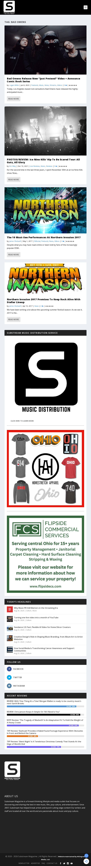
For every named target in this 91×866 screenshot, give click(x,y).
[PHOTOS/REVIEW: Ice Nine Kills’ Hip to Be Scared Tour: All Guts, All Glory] (45, 131)
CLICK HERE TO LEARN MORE (22, 421)
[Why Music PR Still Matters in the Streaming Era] (10, 609)
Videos (59, 85)
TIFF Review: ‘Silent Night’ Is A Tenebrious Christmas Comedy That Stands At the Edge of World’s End (44, 742)
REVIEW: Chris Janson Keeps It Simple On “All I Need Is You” (33, 711)
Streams (53, 85)
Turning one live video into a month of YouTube (36, 617)
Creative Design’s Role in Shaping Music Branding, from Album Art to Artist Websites (48, 638)
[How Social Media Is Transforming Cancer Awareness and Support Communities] (10, 650)
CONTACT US (52, 863)
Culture (28, 610)
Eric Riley (12, 166)
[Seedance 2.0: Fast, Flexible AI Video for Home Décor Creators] (10, 629)
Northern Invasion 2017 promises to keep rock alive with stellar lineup (43, 301)
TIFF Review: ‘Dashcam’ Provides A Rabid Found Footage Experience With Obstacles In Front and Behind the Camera (45, 732)
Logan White (14, 85)
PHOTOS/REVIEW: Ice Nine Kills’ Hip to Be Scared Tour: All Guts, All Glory (43, 161)
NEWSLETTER (23, 863)
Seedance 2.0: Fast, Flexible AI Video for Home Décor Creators (42, 627)
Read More (13, 98)
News (46, 85)
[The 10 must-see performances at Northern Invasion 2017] (45, 210)
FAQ (43, 863)
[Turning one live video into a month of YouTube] (10, 619)
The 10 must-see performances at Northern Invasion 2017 (44, 237)
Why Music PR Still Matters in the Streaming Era (36, 608)
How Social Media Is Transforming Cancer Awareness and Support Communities (44, 649)
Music (41, 85)
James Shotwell (15, 241)
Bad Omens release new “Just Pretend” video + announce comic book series (43, 80)
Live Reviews (35, 166)
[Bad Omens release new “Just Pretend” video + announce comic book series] (45, 50)
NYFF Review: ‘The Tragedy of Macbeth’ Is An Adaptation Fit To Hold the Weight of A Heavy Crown (45, 721)
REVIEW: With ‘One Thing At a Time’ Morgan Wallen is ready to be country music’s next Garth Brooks (44, 702)
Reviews (49, 166)
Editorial (37, 241)
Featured (34, 85)
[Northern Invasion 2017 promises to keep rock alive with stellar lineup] (45, 278)
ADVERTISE (35, 863)
